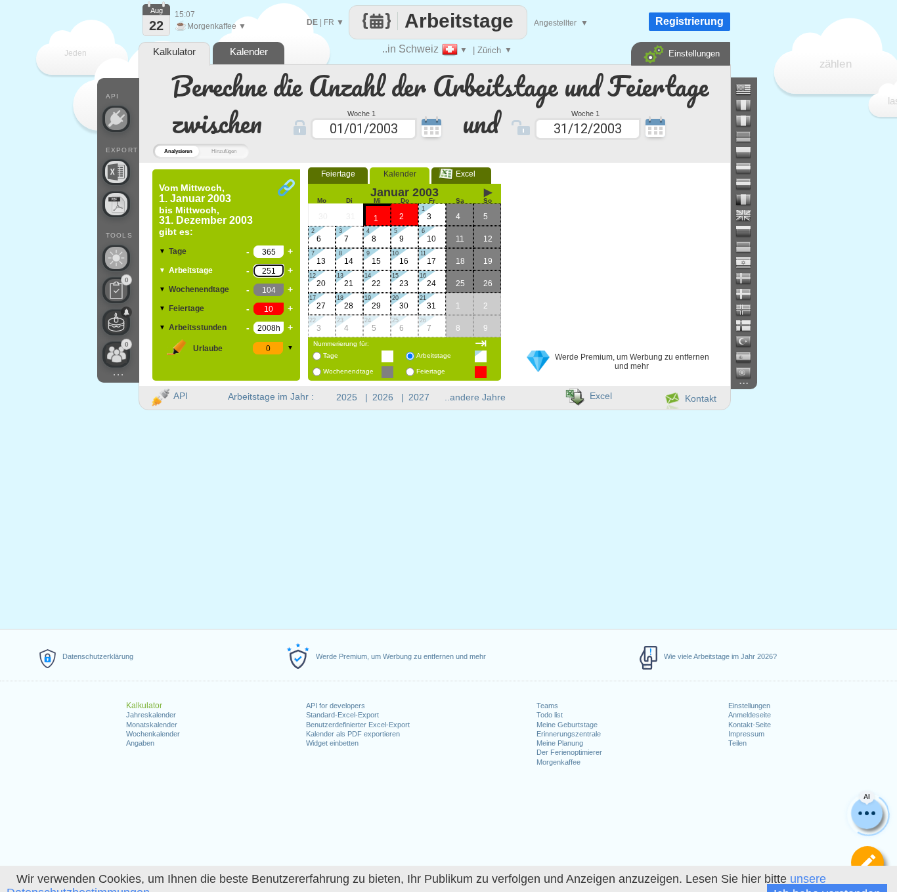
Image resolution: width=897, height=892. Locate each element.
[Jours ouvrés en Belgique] (748, 199)
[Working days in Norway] (748, 310)
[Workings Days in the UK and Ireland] (748, 215)
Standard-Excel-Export (342, 715)
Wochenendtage (199, 289)
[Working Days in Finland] (748, 325)
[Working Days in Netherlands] (748, 184)
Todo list (549, 715)
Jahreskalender (151, 715)
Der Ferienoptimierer (569, 752)
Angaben (140, 743)
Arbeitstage (191, 270)
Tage (177, 251)
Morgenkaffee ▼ (210, 26)
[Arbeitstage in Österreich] (748, 168)
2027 (418, 397)
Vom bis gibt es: (206, 209)
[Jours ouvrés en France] (748, 105)
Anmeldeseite (749, 715)
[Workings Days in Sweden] (748, 278)
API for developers (335, 706)
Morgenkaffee (558, 762)
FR (329, 22)
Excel (461, 174)
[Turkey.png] (748, 341)
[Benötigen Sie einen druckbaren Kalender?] (116, 204)
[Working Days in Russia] (748, 231)
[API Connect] (116, 119)
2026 (382, 397)
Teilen (737, 743)
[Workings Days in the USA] (748, 89)
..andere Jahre (475, 397)
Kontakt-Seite (749, 725)
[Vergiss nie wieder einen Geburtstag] (116, 322)
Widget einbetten (332, 743)
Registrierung (689, 21)
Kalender (399, 174)
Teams (547, 706)
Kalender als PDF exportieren (353, 734)
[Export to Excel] (116, 172)
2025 (346, 397)
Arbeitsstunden (198, 327)
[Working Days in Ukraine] (748, 247)
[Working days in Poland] (748, 152)
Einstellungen (749, 706)
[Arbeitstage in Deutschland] (748, 136)
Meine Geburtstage (567, 725)
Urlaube (208, 348)
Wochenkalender (153, 734)
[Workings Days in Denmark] (748, 294)
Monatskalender (151, 725)
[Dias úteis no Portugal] (748, 373)
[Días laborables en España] (748, 357)
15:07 (185, 14)
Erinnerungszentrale (568, 734)
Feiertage (186, 308)
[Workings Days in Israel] (748, 262)
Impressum (746, 734)
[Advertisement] (618, 251)
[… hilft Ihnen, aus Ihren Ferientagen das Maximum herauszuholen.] (116, 258)
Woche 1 (361, 113)
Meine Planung (559, 743)
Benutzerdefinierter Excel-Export (358, 725)
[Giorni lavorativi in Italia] (748, 121)
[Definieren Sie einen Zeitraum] (867, 862)
